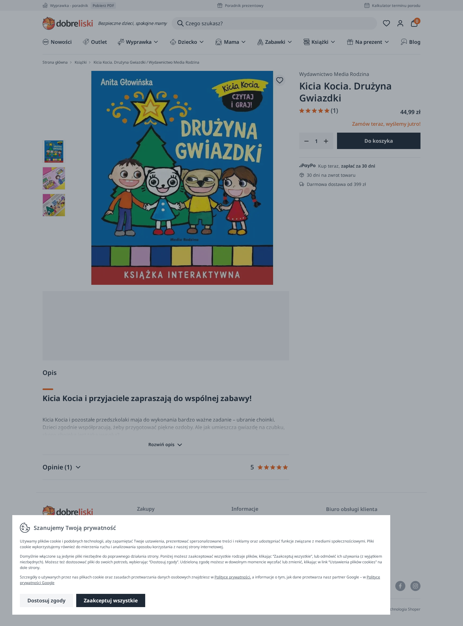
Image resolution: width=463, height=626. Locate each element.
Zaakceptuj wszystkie (111, 600)
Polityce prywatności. (232, 577)
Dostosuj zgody (46, 600)
